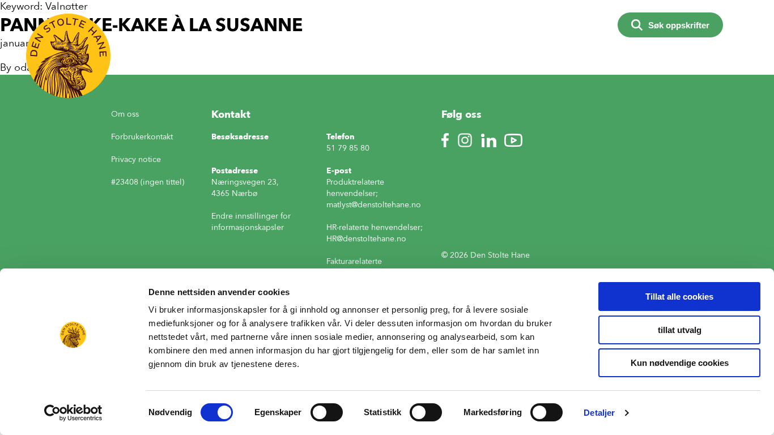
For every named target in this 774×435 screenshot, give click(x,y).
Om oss (125, 114)
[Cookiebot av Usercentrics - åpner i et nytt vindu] (73, 412)
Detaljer (599, 412)
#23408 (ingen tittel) (147, 182)
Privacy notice (136, 159)
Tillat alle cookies (679, 296)
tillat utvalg (679, 330)
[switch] (327, 412)
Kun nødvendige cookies (680, 363)
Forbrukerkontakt (142, 137)
